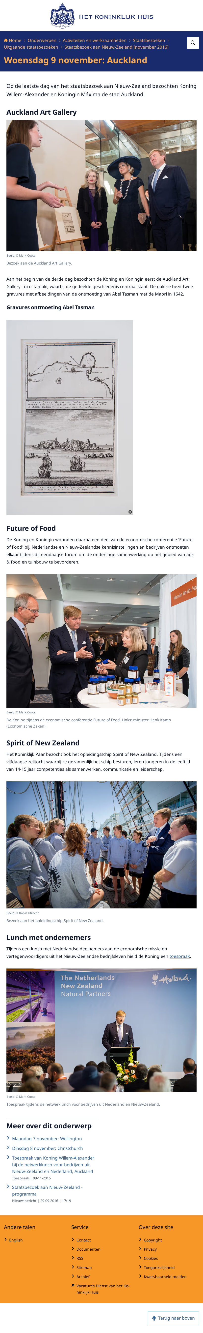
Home (15, 40)
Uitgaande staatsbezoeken (31, 47)
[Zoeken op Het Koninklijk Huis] (193, 43)
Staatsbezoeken (149, 40)
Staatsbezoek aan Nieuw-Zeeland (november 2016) (116, 47)
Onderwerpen (42, 40)
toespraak (180, 956)
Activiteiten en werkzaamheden (95, 40)
